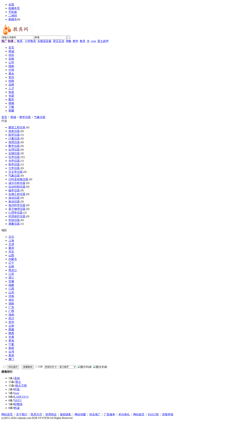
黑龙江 (12, 270)
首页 (4, 117)
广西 (11, 310)
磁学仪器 (14, 190)
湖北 (11, 299)
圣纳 (17, 378)
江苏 (11, 273)
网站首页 (7, 414)
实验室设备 (44, 41)
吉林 (11, 266)
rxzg (93, 41)
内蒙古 (12, 259)
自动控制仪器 (16, 186)
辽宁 (11, 262)
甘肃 (11, 336)
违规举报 (167, 414)
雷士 (18, 381)
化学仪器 (14, 157)
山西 (11, 255)
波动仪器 (14, 197)
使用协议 (51, 414)
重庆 (11, 247)
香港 (11, 355)
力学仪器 (14, 168)
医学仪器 (14, 134)
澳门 (11, 359)
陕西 (11, 333)
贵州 (11, 322)
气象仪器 (39, 117)
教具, (20, 41)
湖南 (11, 303)
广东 (11, 307)
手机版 (12, 11)
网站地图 (80, 414)
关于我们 (21, 414)
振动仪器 (14, 201)
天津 (11, 244)
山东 (11, 292)
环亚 (17, 389)
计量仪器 (14, 138)
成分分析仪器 (16, 182)
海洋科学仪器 (16, 205)
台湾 (11, 351)
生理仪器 (14, 149)
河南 (11, 296)
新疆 (11, 348)
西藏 (11, 329)
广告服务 (109, 414)
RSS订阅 (153, 414)
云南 (11, 325)
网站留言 (138, 414)
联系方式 (36, 414)
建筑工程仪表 (16, 127)
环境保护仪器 (16, 216)
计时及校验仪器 (18, 179)
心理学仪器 (15, 212)
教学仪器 (25, 117)
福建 (11, 284)
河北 (11, 251)
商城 (13, 117)
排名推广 (95, 414)
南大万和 (21, 385)
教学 (75, 41)
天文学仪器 (15, 171)
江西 (11, 288)
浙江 (11, 277)
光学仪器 (14, 160)
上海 (11, 240)
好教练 (18, 404)
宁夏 (11, 344)
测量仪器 (14, 223)
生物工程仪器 (16, 194)
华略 (68, 41)
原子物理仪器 (16, 208)
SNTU (18, 400)
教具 (82, 41)
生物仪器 (14, 153)
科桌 (17, 407)
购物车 (12, 19)
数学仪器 (14, 145)
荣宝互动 (58, 41)
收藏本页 (14, 8)
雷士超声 (103, 41)
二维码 (12, 15)
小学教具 (30, 41)
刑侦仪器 (14, 220)
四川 (11, 318)
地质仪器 (14, 131)
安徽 (11, 281)
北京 (11, 236)
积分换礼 (124, 414)
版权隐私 (65, 414)
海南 (11, 314)
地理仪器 (14, 142)
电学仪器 (14, 164)
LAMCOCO (21, 396)
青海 (11, 340)
